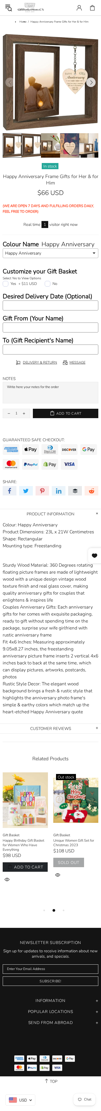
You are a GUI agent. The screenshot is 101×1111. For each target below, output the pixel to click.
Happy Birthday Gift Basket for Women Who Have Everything (23, 845)
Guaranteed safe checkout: (34, 440)
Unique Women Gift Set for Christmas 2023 (73, 843)
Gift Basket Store (30, 7)
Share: (10, 481)
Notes (9, 378)
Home (22, 22)
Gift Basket (11, 835)
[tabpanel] (25, 833)
